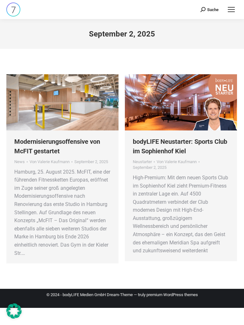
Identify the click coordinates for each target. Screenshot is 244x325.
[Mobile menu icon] (231, 9)
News (19, 161)
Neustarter (142, 161)
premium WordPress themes (172, 294)
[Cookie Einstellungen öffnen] (14, 317)
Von (50, 161)
